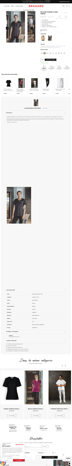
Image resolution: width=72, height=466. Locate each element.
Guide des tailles (44, 49)
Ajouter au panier (49, 457)
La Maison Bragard (19, 6)
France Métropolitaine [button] (64, 1)
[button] (1, 86)
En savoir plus (43, 29)
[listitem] (8, 86)
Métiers (12, 6)
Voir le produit (11, 415)
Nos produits (7, 6)
